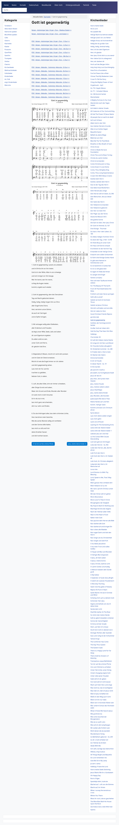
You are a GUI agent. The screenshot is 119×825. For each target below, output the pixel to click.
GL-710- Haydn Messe (98, 88)
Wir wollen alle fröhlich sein (100, 728)
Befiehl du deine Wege (98, 135)
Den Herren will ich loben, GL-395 (102, 194)
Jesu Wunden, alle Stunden (99, 396)
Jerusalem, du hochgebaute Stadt (102, 373)
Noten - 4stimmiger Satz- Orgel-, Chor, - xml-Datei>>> (50, 34)
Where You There (96, 796)
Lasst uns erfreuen (97, 422)
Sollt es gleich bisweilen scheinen (102, 618)
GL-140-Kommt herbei (98, 94)
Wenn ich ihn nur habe (98, 700)
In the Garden (95, 367)
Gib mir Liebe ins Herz (98, 311)
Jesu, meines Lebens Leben (99, 387)
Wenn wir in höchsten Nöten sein (102, 703)
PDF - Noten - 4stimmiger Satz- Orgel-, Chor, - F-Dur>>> (51, 41)
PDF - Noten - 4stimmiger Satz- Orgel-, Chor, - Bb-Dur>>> (51, 56)
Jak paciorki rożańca (97, 370)
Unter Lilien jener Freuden (99, 676)
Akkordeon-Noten (11, 29)
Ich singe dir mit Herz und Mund (101, 343)
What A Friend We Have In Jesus (101, 711)
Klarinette (8, 44)
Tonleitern (8, 26)
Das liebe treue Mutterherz (100, 188)
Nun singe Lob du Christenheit (101, 538)
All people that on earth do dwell (101, 117)
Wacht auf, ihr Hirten (97, 787)
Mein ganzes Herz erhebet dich (101, 483)
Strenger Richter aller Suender (101, 633)
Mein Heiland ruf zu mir (98, 486)
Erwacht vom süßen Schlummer (101, 255)
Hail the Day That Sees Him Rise (101, 331)
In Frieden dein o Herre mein (100, 352)
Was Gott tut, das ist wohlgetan (101, 688)
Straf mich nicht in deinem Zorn (101, 630)
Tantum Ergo (95, 639)
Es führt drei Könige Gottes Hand (102, 258)
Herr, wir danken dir (97, 61)
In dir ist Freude (96, 361)
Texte (94, 5)
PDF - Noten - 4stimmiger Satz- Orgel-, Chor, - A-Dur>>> (51, 52)
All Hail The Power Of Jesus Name (102, 114)
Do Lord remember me (98, 758)
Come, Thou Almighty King (99, 170)
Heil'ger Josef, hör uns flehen (100, 38)
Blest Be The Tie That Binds (99, 141)
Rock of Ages (95, 778)
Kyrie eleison (94, 413)
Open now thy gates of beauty (101, 587)
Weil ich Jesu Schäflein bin (99, 694)
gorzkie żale (94, 317)
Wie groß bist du (96, 714)
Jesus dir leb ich (95, 376)
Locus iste (93, 469)
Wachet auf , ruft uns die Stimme (102, 784)
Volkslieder (8, 73)
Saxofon (7, 55)
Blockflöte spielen (11, 35)
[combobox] (14, 10)
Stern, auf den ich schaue (99, 627)
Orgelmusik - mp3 (96, 85)
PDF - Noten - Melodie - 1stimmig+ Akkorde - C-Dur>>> (51, 97)
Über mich (58, 5)
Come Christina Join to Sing (100, 164)
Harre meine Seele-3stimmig (100, 770)
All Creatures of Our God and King (102, 111)
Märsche (8, 85)
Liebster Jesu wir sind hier (99, 434)
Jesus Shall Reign (96, 390)
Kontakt (23, 5)
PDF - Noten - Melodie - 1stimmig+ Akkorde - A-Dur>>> (51, 90)
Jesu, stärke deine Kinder (99, 393)
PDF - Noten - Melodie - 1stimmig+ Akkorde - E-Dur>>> (51, 75)
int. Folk (7, 79)
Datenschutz (33, 5)
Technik (86, 5)
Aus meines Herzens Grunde (100, 126)
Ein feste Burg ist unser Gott (100, 243)
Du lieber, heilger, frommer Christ (102, 237)
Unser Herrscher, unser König (100, 670)
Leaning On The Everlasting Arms (102, 425)
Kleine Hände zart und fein (99, 402)
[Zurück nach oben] (116, 822)
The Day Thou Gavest (97, 645)
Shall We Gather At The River (100, 612)
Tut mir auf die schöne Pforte (100, 664)
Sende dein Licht (96, 609)
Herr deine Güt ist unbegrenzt (101, 58)
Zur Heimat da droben (98, 743)
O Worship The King (97, 584)
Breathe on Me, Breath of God (101, 144)
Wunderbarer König (97, 734)
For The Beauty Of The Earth (100, 286)
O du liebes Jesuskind (97, 544)
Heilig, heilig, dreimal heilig (99, 47)
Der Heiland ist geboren (98, 208)
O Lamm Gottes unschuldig (100, 567)
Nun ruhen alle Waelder (98, 530)
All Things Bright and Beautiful (101, 755)
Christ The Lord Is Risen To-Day (101, 155)
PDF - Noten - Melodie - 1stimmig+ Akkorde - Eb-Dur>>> (51, 71)
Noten (14, 5)
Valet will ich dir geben (98, 679)
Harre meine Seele (96, 26)
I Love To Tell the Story (98, 79)
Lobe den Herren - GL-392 (99, 445)
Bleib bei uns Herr (96, 138)
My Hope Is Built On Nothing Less (102, 506)
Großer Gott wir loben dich (99, 328)
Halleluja (93, 334)
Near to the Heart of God (99, 515)
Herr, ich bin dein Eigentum (99, 49)
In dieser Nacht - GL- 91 (98, 364)
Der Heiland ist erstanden (99, 205)
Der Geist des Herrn (97, 202)
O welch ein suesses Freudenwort (102, 581)
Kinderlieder (9, 76)
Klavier (7, 47)
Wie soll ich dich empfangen (100, 725)
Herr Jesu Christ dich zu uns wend (102, 55)
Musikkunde (46, 5)
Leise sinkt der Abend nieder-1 (101, 431)
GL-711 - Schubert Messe (99, 91)
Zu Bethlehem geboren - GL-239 (101, 737)
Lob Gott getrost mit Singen (100, 442)
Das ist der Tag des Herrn (99, 185)
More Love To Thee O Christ (100, 500)
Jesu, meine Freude (97, 384)
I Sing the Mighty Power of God (101, 82)
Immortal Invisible (96, 358)
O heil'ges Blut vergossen (99, 555)
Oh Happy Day (95, 775)
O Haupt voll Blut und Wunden (101, 552)
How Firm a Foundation (98, 70)
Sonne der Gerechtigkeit (99, 621)
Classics (7, 64)
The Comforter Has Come (99, 642)
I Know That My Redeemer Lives (101, 76)
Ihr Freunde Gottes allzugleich (101, 346)
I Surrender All (95, 337)
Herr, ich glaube (95, 52)
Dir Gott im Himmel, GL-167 (100, 226)
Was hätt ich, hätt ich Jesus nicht (101, 691)
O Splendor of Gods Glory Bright (101, 578)
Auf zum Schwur (96, 120)
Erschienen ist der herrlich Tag (101, 249)
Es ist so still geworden (98, 269)
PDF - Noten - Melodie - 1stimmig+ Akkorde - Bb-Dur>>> (51, 93)
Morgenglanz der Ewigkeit (99, 503)
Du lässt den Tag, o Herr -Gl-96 (101, 240)
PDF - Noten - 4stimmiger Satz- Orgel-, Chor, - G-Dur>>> (51, 45)
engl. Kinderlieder (11, 82)
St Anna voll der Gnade (98, 624)
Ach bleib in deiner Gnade (99, 108)
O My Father (94, 575)
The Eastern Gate (96, 648)
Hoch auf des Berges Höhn (99, 64)
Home (6, 5)
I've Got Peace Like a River (99, 73)
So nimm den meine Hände (100, 615)
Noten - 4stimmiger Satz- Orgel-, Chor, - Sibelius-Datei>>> (51, 30)
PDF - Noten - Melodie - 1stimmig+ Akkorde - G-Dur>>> (51, 82)
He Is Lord (94, 29)
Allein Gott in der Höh (98, 123)
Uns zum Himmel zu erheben (100, 667)
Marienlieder (94, 97)
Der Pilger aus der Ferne (99, 214)
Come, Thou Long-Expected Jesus (102, 173)
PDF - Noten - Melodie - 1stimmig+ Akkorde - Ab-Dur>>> (51, 86)
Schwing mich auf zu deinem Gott (102, 598)
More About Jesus (96, 497)
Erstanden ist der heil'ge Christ (101, 252)
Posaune (8, 49)
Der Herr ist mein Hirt (98, 211)
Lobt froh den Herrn (97, 453)
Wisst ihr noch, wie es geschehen (102, 799)
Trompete (8, 58)
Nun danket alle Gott (97, 524)
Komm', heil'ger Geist (98, 405)
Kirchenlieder (9, 67)
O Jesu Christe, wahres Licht (100, 564)
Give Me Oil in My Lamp (98, 761)
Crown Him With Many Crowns (101, 176)
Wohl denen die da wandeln (100, 731)
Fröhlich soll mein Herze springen (102, 294)
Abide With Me (95, 746)
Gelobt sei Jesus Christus (99, 305)
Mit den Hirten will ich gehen (100, 494)
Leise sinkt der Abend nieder (100, 428)
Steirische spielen (11, 32)
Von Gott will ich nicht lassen (100, 682)
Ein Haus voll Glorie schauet (100, 246)
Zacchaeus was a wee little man (101, 807)
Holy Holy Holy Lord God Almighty (102, 67)
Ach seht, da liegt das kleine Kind (101, 749)
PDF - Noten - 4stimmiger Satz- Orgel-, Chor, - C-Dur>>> (51, 60)
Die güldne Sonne (96, 220)
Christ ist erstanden (97, 161)
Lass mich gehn (95, 419)
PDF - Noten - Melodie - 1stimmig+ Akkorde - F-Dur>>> (50, 78)
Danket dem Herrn (97, 179)
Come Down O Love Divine (99, 167)
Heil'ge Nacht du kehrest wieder (101, 35)
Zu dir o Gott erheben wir (99, 740)
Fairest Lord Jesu (96, 278)
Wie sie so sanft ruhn (97, 722)
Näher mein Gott (96, 518)
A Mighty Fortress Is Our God (100, 100)
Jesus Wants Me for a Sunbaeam (101, 772)
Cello (6, 38)
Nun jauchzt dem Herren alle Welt (102, 521)
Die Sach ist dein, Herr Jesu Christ (102, 223)
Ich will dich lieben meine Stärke (101, 340)
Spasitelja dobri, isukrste (99, 781)
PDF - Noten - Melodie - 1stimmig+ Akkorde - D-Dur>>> (51, 67)
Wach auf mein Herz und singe (101, 685)
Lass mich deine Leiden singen (101, 416)
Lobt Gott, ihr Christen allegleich (101, 461)
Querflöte (8, 52)
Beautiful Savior (96, 132)
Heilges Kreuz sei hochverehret (101, 41)
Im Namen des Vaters (98, 355)
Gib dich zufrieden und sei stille (101, 308)
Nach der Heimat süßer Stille (100, 512)
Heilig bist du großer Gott (99, 44)
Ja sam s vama (95, 764)
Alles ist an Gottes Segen (99, 129)
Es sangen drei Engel (97, 275)
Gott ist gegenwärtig (97, 320)
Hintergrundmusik (73, 5)
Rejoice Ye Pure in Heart (98, 590)
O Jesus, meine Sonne (98, 561)
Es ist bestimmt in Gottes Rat (100, 266)
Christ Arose (94, 147)
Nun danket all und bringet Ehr (101, 527)
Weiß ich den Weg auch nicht (100, 697)
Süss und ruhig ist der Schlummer (102, 636)
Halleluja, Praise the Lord (99, 767)
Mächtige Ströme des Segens (100, 509)
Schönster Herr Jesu (97, 601)
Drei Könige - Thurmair (98, 229)
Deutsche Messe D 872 (98, 217)
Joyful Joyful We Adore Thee (100, 399)
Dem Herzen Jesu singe (98, 191)
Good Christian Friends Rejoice (101, 314)
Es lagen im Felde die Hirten (100, 272)
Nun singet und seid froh (99, 541)
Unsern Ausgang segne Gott (100, 673)
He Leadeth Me (95, 32)
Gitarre (7, 41)
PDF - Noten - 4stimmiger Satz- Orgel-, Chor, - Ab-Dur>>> (51, 49)
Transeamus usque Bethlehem (101, 661)
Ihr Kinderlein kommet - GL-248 (101, 349)
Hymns (92, 810)
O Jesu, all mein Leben (98, 558)
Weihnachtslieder (11, 70)
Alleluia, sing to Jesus (97, 752)
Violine (7, 61)
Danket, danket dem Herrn (99, 182)
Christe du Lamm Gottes (99, 158)
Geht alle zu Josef (96, 297)
